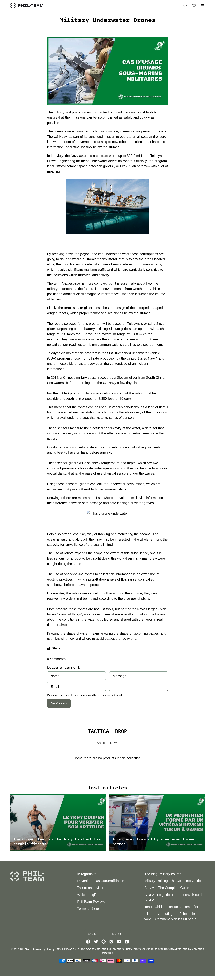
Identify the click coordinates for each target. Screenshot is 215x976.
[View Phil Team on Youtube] (119, 941)
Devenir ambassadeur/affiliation (100, 881)
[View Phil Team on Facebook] (88, 941)
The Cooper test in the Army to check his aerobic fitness (57, 841)
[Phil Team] (27, 5)
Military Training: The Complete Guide (172, 881)
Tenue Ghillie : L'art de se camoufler (171, 907)
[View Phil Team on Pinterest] (103, 941)
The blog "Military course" (163, 874)
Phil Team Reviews (91, 901)
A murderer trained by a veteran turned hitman (154, 841)
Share (56, 648)
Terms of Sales (88, 908)
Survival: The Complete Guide (166, 888)
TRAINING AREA (66, 949)
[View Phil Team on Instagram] (111, 941)
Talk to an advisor (90, 888)
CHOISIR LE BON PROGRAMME (161, 949)
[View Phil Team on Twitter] (95, 941)
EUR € (116, 933)
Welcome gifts (87, 895)
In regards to (86, 874)
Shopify (50, 949)
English (93, 933)
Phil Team (25, 949)
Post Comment (59, 703)
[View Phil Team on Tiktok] (126, 941)
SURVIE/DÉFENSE (89, 949)
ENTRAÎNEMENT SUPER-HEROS (121, 949)
